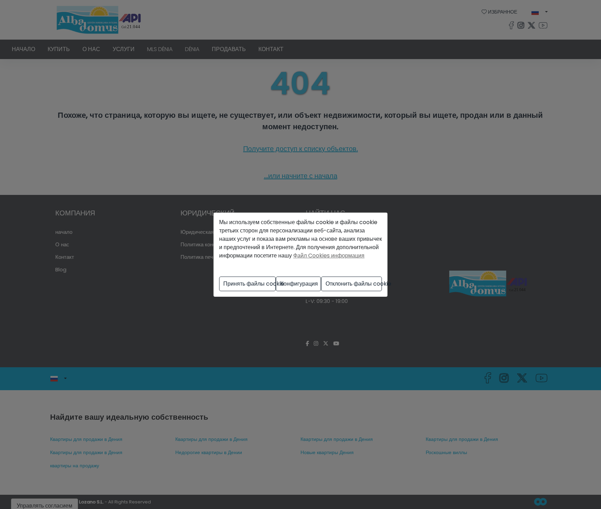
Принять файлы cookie (249, 284)
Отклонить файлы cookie (354, 284)
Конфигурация (299, 284)
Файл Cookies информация (328, 256)
